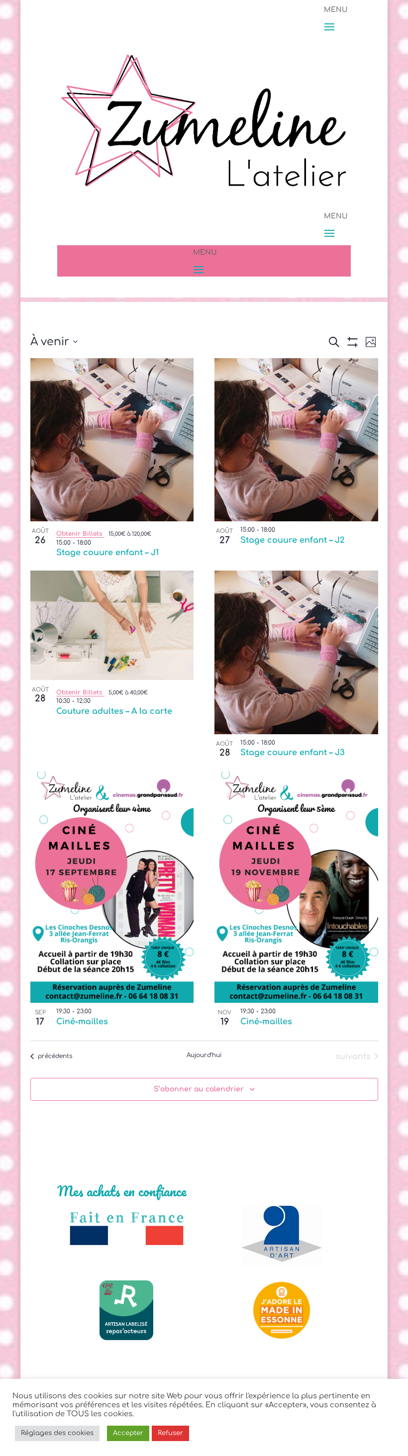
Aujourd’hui (204, 1055)
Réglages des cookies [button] (57, 1433)
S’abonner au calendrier (199, 1089)
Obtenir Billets (80, 533)
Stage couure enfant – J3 (292, 752)
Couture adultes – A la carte (114, 711)
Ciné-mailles (82, 1021)
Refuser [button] (170, 1433)
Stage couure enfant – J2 (292, 540)
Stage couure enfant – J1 (107, 552)
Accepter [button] (128, 1433)
